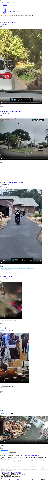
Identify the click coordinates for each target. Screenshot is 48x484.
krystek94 (2, 24)
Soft (3, 6)
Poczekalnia (5, 5)
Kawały (4, 9)
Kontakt (7, 472)
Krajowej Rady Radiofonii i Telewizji (32, 455)
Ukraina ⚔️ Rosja (5, 15)
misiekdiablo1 (3, 279)
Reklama (11, 472)
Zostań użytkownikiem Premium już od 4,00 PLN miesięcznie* (12, 479)
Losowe (4, 12)
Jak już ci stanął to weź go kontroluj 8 (13, 182)
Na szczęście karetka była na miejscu (13, 111)
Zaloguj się (2, 270)
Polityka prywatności (17, 472)
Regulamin (2, 472)
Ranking (4, 13)
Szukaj (4, 2)
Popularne (5, 10)
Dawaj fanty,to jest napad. (9, 328)
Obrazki (4, 8)
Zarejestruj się (12, 2)
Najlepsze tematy (16, 11)
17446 (7, 453)
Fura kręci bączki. (7, 276)
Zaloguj (7, 2)
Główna (4, 4)
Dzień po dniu (9, 11)
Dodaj (1, 2)
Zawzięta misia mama (8, 22)
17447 (4, 453)
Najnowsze (5, 11)
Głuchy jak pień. (7, 411)
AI (3, 7)
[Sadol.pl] (1, 0)
